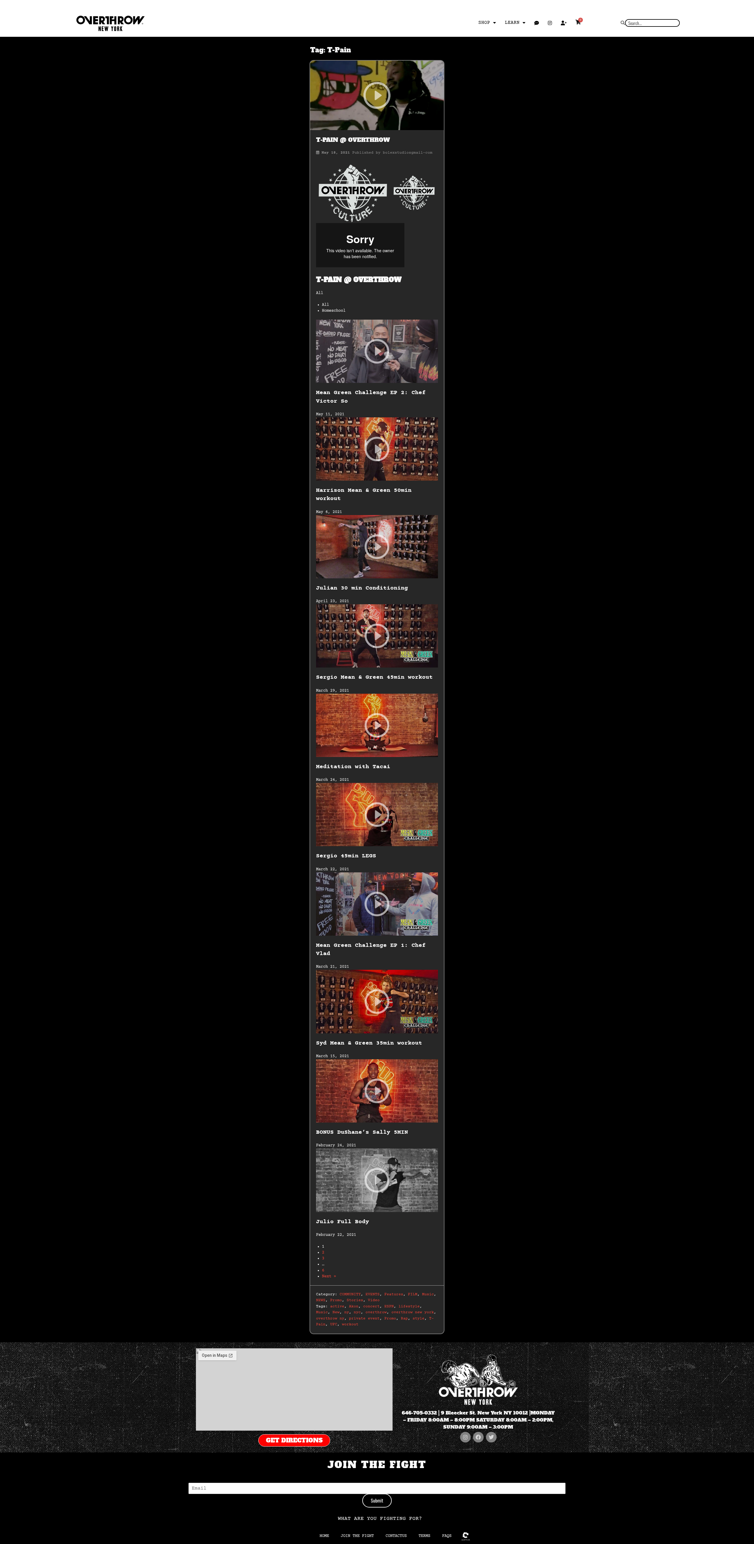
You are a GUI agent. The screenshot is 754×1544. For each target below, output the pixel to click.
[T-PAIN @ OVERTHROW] (377, 95)
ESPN (389, 1306)
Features (393, 1294)
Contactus (396, 1536)
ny (346, 1312)
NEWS (320, 1300)
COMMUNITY (350, 1294)
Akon (353, 1306)
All (325, 305)
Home (324, 1536)
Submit (377, 1500)
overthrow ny (330, 1318)
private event (364, 1318)
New (336, 1312)
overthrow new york (412, 1312)
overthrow (376, 1312)
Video (374, 1300)
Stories (355, 1300)
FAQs (447, 1536)
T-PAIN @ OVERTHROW (353, 140)
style (418, 1318)
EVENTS (373, 1294)
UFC (333, 1324)
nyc (357, 1312)
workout (350, 1324)
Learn (512, 22)
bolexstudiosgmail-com (407, 153)
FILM (412, 1294)
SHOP (484, 22)
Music (428, 1294)
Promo (336, 1300)
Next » (329, 1276)
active (337, 1306)
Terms (424, 1536)
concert (371, 1306)
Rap (404, 1318)
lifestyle (409, 1306)
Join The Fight (357, 1536)
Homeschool (333, 310)
